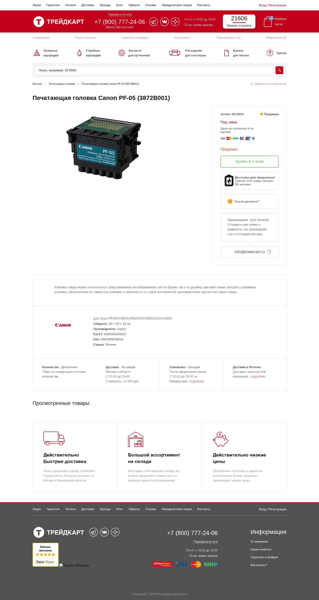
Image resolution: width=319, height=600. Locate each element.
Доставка (87, 5)
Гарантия (53, 5)
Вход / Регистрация (272, 5)
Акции (37, 5)
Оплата (70, 5)
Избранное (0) (276, 37)
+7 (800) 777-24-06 (119, 22)
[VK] (164, 25)
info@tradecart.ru (250, 252)
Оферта (134, 5)
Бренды (105, 5)
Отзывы (150, 5)
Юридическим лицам (177, 5)
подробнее (196, 381)
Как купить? (182, 37)
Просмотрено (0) (228, 37)
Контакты (203, 5)
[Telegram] (153, 25)
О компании (41, 37)
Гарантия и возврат (135, 37)
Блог (119, 5)
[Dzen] (175, 25)
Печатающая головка (62, 83)
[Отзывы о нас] (46, 565)
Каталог (37, 83)
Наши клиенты (85, 37)
